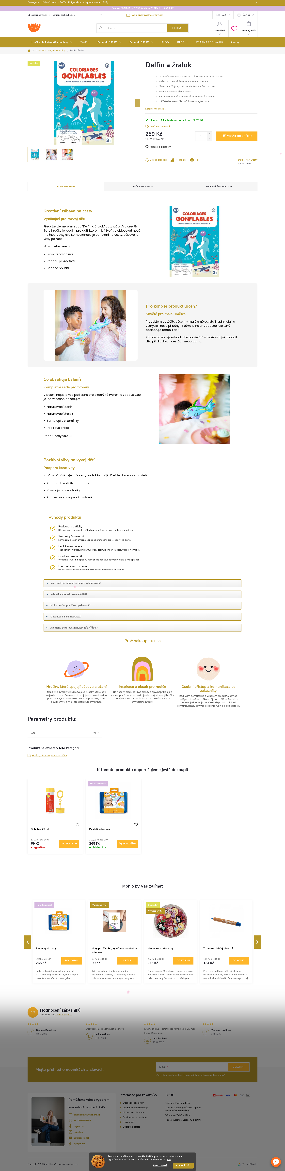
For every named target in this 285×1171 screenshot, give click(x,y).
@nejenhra (79, 1143)
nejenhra (78, 1132)
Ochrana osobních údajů (63, 15)
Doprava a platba (131, 1126)
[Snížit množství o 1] (209, 138)
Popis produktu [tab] (66, 186)
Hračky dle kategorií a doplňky (49, 755)
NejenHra (79, 1126)
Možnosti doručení (160, 126)
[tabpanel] (55, 818)
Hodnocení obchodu (133, 1112)
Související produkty (217, 186)
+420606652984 (82, 1120)
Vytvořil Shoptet (249, 1164)
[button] (276, 1162)
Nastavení (160, 1165)
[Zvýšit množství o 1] (209, 134)
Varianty (67, 843)
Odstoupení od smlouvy (135, 1117)
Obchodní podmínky (37, 15)
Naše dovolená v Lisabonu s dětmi (183, 1119)
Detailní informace (154, 108)
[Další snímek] (137, 103)
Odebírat (239, 1066)
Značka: (247, 159)
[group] (59, 942)
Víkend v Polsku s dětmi (177, 1103)
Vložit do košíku (239, 136)
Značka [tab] (142, 186)
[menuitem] (52, 42)
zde (169, 1159)
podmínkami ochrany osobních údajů (206, 1075)
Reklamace (128, 1122)
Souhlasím (184, 1165)
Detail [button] (127, 960)
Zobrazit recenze (63, 1014)
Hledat (177, 28)
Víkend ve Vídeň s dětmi (177, 1115)
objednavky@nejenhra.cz (87, 1114)
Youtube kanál (81, 1137)
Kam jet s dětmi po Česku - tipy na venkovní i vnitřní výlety (183, 1109)
